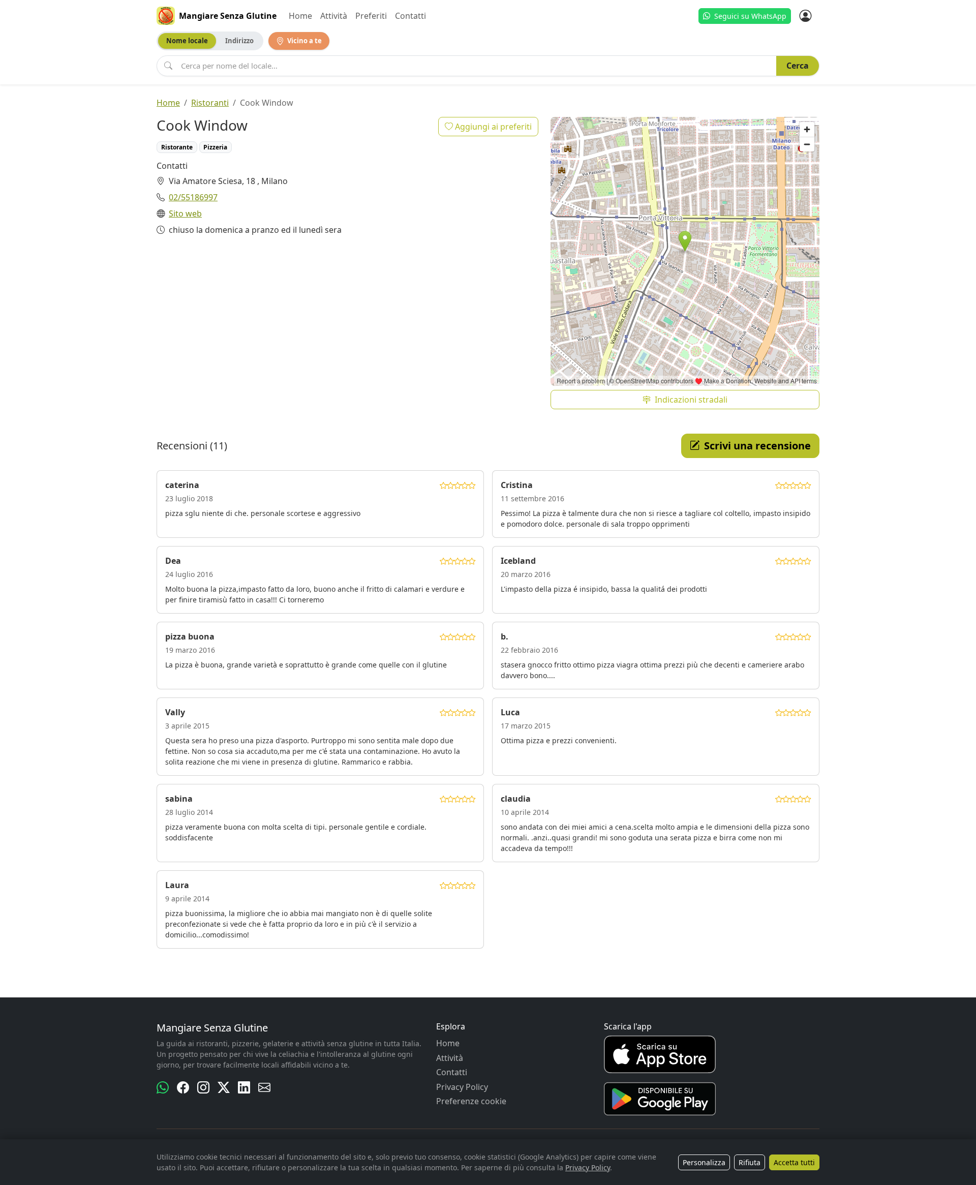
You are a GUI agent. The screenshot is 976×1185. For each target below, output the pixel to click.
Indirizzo (239, 40)
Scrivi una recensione (757, 445)
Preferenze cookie (471, 1101)
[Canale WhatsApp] (163, 1087)
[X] (224, 1087)
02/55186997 (193, 197)
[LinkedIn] (244, 1087)
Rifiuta (749, 1162)
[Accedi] (805, 16)
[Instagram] (203, 1087)
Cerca (797, 65)
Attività (333, 15)
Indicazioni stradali (691, 399)
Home (300, 15)
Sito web (185, 213)
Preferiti (371, 15)
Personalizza (704, 1162)
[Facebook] (183, 1087)
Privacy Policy (462, 1086)
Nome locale (187, 40)
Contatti (410, 15)
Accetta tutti (794, 1162)
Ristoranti (210, 102)
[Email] (264, 1087)
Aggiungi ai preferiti (492, 126)
